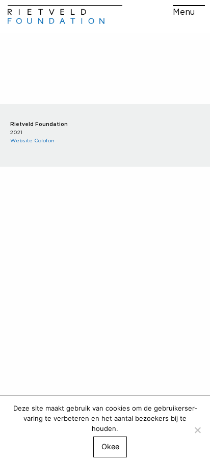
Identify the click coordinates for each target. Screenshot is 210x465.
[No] (197, 430)
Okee (110, 446)
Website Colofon (32, 140)
